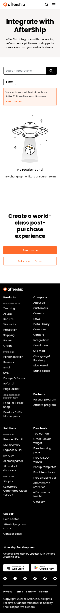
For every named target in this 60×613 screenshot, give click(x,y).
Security (31, 591)
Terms (19, 591)
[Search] (46, 4)
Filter (9, 82)
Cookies (43, 591)
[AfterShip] (15, 5)
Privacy (7, 591)
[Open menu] (54, 5)
